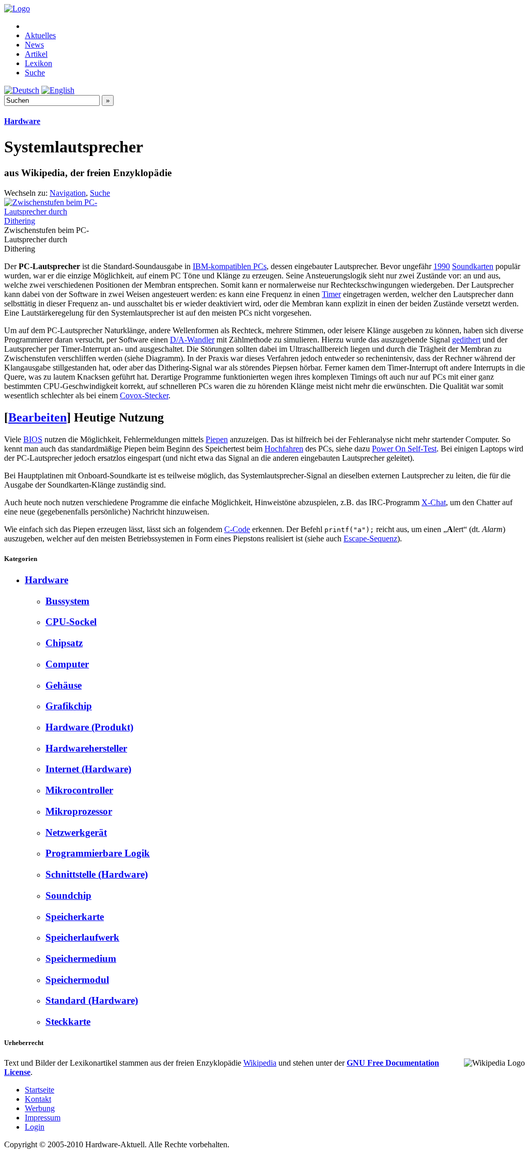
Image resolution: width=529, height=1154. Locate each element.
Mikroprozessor (78, 811)
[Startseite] (17, 8)
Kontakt (38, 1099)
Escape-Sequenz (370, 538)
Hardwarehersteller (86, 748)
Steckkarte (67, 1021)
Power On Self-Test (404, 448)
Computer (67, 664)
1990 (441, 266)
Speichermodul (77, 979)
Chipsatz (64, 642)
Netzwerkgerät (76, 832)
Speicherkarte (74, 916)
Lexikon (38, 63)
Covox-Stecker (144, 395)
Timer (331, 294)
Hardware (22, 121)
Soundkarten (472, 266)
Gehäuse (63, 685)
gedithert (466, 339)
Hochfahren (283, 448)
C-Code (237, 529)
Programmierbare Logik (97, 853)
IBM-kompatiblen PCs (230, 266)
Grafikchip (68, 705)
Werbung (40, 1108)
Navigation (68, 193)
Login (34, 1126)
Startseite (39, 1089)
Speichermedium (80, 958)
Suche (35, 72)
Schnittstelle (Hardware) (96, 874)
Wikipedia (259, 1062)
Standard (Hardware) (91, 1000)
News (34, 44)
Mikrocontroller (79, 790)
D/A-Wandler (192, 339)
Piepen (217, 439)
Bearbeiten (37, 417)
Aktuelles (40, 35)
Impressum (42, 1117)
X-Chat (434, 502)
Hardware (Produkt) (89, 727)
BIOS (32, 439)
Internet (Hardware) (88, 768)
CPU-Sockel (71, 621)
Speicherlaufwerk (82, 937)
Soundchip (68, 895)
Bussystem (67, 601)
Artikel (36, 54)
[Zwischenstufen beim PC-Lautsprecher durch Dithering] (51, 220)
